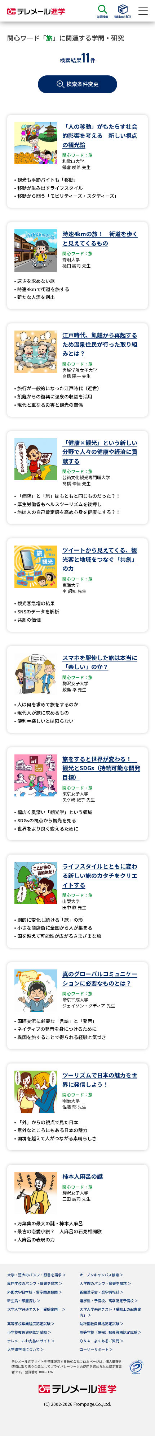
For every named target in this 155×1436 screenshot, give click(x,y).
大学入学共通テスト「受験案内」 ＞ (36, 1309)
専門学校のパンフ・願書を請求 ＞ (34, 1283)
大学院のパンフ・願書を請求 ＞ (105, 1283)
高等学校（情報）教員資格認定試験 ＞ (111, 1332)
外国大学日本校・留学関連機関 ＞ (34, 1292)
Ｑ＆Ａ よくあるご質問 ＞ (102, 1340)
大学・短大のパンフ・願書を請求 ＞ (36, 1274)
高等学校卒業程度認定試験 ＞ (31, 1323)
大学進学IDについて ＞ (25, 1349)
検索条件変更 (82, 84)
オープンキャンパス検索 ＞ (101, 1274)
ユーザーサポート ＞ (96, 1349)
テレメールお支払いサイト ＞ (31, 1340)
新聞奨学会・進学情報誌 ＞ (102, 1292)
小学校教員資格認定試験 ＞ (29, 1332)
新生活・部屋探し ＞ (23, 1300)
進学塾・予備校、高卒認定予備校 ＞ (109, 1300)
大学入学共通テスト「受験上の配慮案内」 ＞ (110, 1312)
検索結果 (70, 60)
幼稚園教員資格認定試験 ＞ (102, 1323)
